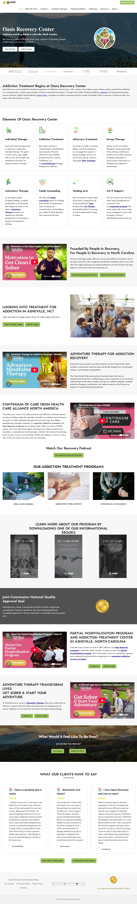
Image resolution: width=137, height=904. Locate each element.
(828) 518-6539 (127, 3)
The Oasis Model (23, 884)
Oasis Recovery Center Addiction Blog (23, 880)
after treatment (88, 160)
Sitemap (23, 888)
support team (42, 95)
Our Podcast (9, 884)
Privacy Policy (37, 884)
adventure (104, 92)
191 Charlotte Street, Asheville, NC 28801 (113, 888)
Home (21, 9)
